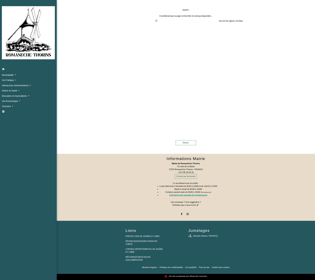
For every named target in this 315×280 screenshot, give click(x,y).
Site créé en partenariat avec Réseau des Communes (187, 276)
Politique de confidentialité (171, 267)
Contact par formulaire (186, 176)
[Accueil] (28, 33)
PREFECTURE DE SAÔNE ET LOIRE (143, 236)
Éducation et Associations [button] (15, 96)
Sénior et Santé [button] (10, 90)
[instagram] (189, 214)
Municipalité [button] (8, 75)
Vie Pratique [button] (8, 80)
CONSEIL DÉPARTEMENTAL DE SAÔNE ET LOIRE (144, 250)
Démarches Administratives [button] (15, 85)
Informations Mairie (186, 158)
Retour (186, 143)
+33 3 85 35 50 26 (186, 172)
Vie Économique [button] (10, 101)
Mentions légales (149, 267)
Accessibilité (190, 267)
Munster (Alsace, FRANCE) (206, 236)
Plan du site (204, 267)
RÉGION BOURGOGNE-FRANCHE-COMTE (142, 242)
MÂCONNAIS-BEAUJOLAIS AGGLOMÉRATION (138, 258)
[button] (28, 69)
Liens (131, 230)
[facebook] (183, 214)
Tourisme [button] (6, 106)
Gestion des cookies (221, 267)
